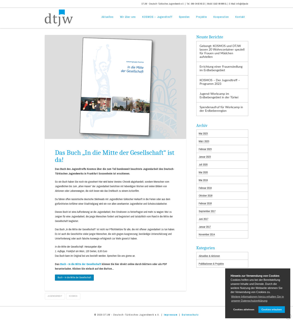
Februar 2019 (205, 188)
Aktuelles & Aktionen (209, 256)
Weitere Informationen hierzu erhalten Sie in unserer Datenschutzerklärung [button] (257, 298)
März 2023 (204, 141)
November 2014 (207, 234)
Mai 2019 (203, 180)
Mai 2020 (203, 172)
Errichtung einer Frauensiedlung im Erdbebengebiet (221, 68)
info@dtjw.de (242, 3)
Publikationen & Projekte (211, 264)
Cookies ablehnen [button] (243, 309)
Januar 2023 (205, 157)
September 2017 (207, 211)
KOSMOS (73, 296)
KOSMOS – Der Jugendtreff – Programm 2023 (220, 82)
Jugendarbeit (54, 296)
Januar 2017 (205, 227)
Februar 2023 (205, 149)
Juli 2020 (203, 164)
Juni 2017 (203, 219)
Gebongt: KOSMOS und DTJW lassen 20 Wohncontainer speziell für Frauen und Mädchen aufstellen (222, 51)
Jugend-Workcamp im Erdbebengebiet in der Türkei (219, 95)
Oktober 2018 (205, 195)
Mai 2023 (203, 133)
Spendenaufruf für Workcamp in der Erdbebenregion (221, 109)
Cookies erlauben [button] (271, 309)
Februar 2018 (205, 203)
